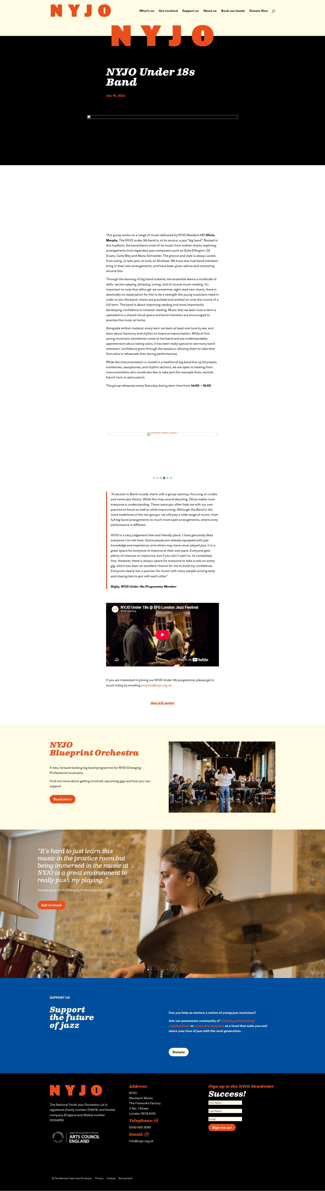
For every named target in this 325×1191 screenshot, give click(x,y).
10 (177, 969)
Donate (178, 1052)
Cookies (111, 1178)
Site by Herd (125, 1178)
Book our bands (233, 11)
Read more (62, 799)
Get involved (168, 11)
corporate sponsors (209, 1026)
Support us (190, 11)
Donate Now (258, 11)
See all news (162, 703)
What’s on (146, 11)
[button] (154, 478)
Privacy (99, 1178)
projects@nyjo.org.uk (156, 685)
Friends (226, 1021)
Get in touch (51, 905)
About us (210, 11)
